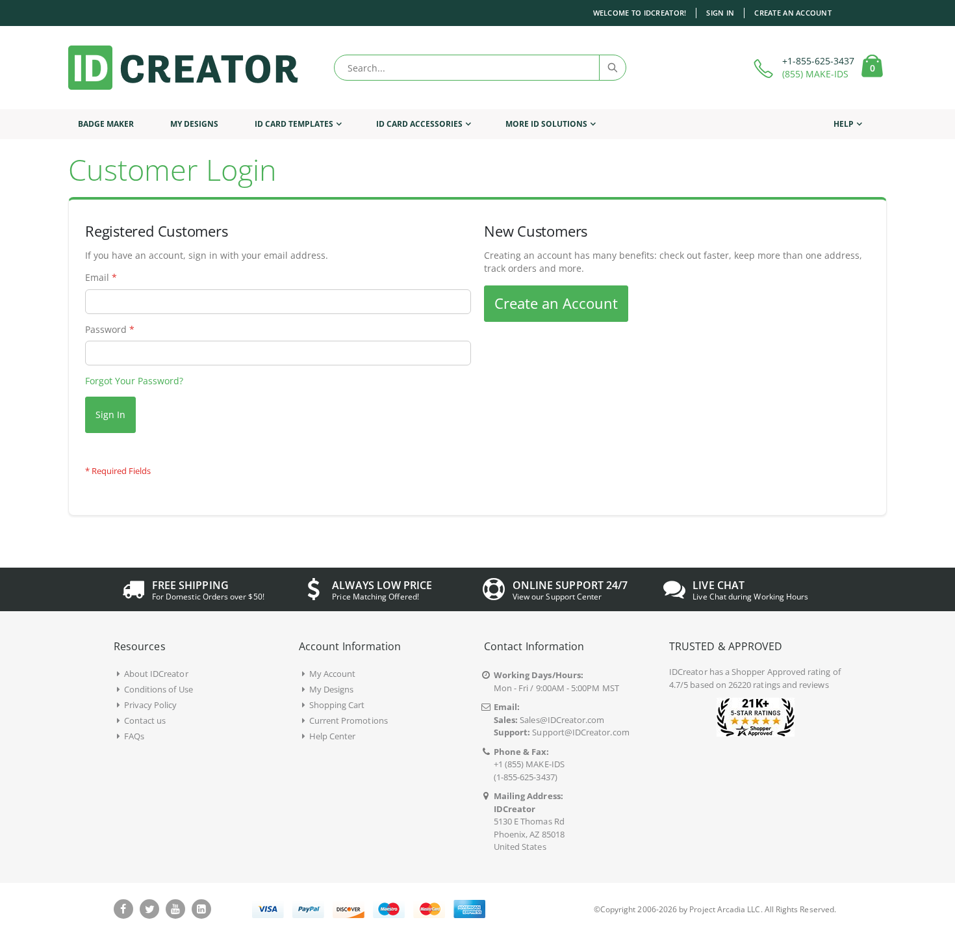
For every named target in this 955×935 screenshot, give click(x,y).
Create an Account (793, 13)
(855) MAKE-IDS (815, 74)
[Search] (612, 68)
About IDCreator (156, 673)
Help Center (332, 736)
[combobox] (480, 68)
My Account (332, 673)
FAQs (134, 736)
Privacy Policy (150, 705)
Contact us (145, 720)
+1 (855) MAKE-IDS (529, 764)
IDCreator (688, 672)
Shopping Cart (337, 705)
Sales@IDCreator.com (562, 720)
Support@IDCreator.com (580, 732)
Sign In (720, 13)
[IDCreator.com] (183, 68)
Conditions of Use (158, 689)
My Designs (331, 689)
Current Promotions (348, 720)
